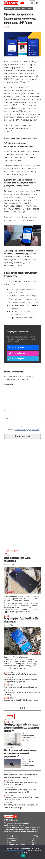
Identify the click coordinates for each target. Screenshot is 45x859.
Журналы (34, 843)
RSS (33, 845)
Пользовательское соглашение (16, 844)
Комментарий (9, 384)
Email (6, 419)
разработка (17, 9)
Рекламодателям (12, 838)
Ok (23, 856)
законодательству (12, 93)
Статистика (10, 842)
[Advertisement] (22, 475)
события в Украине (27, 9)
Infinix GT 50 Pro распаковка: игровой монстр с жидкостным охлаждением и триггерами (19, 698)
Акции (33, 839)
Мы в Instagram (18, 353)
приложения (8, 9)
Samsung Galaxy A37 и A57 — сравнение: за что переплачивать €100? (19, 705)
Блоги (33, 841)
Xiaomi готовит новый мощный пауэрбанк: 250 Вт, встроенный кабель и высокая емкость (20, 798)
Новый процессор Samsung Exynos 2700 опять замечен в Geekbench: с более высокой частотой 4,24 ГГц (22, 783)
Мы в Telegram (18, 359)
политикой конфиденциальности (27, 430)
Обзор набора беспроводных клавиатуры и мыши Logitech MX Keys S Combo (20, 675)
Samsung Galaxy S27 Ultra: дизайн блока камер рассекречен (19, 806)
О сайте (10, 836)
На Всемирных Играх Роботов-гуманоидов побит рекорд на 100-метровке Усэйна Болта (22, 776)
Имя (6, 410)
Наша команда (11, 840)
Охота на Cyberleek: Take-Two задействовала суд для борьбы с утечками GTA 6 (21, 791)
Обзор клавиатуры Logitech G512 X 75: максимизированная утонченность (16, 690)
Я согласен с (21, 430)
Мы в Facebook (18, 347)
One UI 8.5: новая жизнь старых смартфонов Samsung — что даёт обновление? (22, 683)
